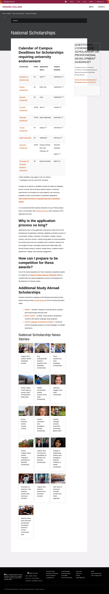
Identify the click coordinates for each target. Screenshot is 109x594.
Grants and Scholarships (18, 13)
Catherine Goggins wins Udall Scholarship (57, 391)
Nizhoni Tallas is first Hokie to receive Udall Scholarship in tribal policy (26, 392)
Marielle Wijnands (40, 300)
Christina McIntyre (42, 211)
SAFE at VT (79, 573)
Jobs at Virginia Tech (96, 575)
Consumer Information (66, 577)
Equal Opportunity (80, 577)
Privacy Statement (50, 575)
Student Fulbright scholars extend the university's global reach (57, 425)
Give (84, 1)
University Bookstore (96, 573)
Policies (78, 575)
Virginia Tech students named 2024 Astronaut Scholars (41, 491)
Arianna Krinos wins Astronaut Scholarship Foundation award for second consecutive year (26, 526)
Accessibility (64, 575)
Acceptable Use (50, 577)
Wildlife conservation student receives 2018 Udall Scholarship (41, 393)
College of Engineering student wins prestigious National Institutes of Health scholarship (57, 459)
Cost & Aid (78, 571)
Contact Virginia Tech (34, 580)
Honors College (7, 13)
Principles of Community (52, 573)
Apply (72, 1)
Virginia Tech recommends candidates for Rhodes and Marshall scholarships (42, 456)
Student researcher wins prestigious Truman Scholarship (41, 425)
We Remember (66, 571)
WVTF (92, 571)
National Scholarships (31, 13)
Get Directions (32, 576)
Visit (78, 1)
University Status (50, 571)
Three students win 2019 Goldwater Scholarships (57, 360)
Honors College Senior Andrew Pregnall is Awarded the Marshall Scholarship (26, 457)
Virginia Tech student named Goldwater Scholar (26, 359)
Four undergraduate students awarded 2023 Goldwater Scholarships (42, 362)
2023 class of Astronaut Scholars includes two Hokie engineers (57, 492)
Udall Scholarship (25, 138)
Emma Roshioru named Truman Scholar (24, 423)
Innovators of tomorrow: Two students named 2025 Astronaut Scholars (26, 492)
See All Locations (33, 578)
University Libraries (66, 573)
